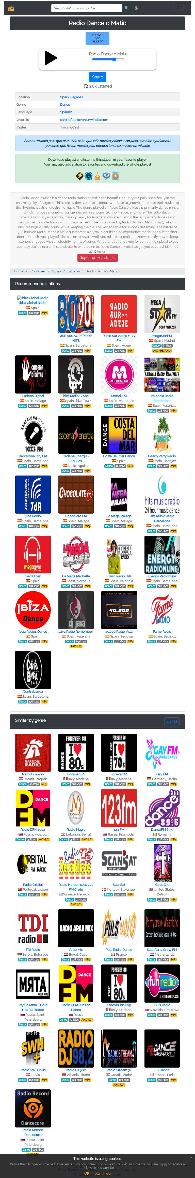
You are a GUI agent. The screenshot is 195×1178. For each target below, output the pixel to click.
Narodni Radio (33, 774)
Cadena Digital (33, 396)
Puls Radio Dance (119, 950)
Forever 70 (118, 774)
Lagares (76, 97)
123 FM (119, 829)
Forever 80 (76, 774)
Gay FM (162, 774)
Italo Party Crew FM (162, 950)
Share (97, 77)
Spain (64, 97)
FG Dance (162, 1070)
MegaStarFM (162, 336)
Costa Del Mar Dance (119, 456)
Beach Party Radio (162, 456)
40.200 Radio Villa (119, 631)
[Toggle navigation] (180, 8)
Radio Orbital (33, 885)
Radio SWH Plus (33, 1070)
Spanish (66, 112)
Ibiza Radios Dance (33, 631)
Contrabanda (33, 691)
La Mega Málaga (119, 516)
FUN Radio (162, 1005)
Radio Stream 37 (119, 1070)
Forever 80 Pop (119, 1005)
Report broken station (98, 258)
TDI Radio (33, 950)
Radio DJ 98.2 (76, 1070)
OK (86, 1173)
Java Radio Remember (76, 631)
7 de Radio (33, 516)
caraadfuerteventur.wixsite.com (84, 120)
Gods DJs (162, 885)
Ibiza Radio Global (76, 396)
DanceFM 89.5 (162, 829)
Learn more (102, 1173)
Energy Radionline (162, 576)
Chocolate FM (76, 516)
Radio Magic (76, 829)
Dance (65, 104)
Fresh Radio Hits (119, 576)
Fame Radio (162, 631)
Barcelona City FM (33, 456)
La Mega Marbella (76, 576)
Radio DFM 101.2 (33, 829)
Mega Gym (33, 576)
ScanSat (119, 885)
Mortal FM (119, 396)
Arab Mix (76, 950)
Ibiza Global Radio (32, 303)
